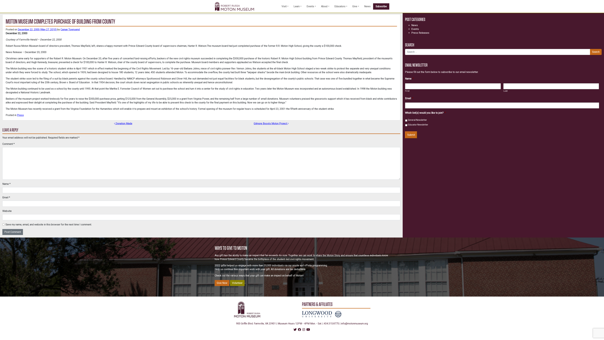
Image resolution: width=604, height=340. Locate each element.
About (324, 6)
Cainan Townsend (70, 29)
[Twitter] (295, 329)
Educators (339, 6)
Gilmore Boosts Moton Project (271, 123)
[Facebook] (299, 329)
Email (6, 197)
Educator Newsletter (418, 124)
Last (505, 91)
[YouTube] (308, 329)
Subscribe (381, 6)
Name (6, 183)
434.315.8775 (331, 323)
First (407, 91)
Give (354, 6)
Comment (8, 143)
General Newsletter (417, 120)
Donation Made (123, 123)
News (367, 6)
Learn (297, 6)
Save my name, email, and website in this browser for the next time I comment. (49, 224)
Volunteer (237, 282)
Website (7, 211)
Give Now (222, 282)
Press (20, 115)
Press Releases (420, 32)
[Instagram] (303, 329)
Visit (284, 6)
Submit (411, 134)
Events (310, 6)
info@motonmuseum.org (354, 323)
